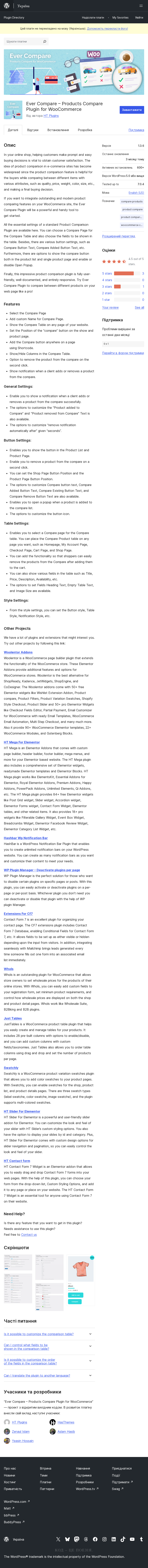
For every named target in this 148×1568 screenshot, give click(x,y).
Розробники (85, 1482)
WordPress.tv (87, 1489)
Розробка (85, 130)
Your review (110, 307)
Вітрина (45, 1468)
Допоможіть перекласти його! (107, 28)
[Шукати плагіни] (45, 41)
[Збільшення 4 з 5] (58, 1288)
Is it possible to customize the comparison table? (39, 1334)
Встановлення (58, 130)
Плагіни (45, 1482)
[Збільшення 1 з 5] (27, 1260)
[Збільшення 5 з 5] (90, 1260)
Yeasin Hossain (23, 1441)
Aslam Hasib (66, 1431)
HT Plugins (51, 116)
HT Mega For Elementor (22, 742)
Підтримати (122, 1482)
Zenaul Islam (20, 1431)
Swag (118, 1489)
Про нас (10, 1468)
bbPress (11, 1515)
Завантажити (132, 109)
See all (139, 307)
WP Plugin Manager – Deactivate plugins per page (42, 870)
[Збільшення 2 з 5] (27, 1279)
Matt (9, 1508)
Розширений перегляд (118, 236)
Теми (43, 1475)
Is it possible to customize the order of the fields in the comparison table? (30, 1361)
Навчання (83, 1468)
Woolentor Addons (18, 652)
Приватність (13, 1489)
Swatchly (11, 1068)
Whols (8, 969)
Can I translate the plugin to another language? (37, 1375)
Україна (18, 1539)
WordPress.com (17, 1502)
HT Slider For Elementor (22, 1111)
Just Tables (13, 1018)
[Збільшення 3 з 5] (58, 1260)
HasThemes (66, 1422)
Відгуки (32, 130)
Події (116, 1475)
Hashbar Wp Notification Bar (26, 838)
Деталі (13, 130)
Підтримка (136, 130)
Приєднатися (122, 1468)
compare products (132, 201)
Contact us (29, 1234)
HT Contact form (17, 1161)
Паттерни (47, 1489)
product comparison (132, 217)
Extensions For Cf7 (18, 914)
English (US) (136, 192)
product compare (133, 209)
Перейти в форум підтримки (123, 353)
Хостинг (10, 1482)
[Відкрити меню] (142, 6)
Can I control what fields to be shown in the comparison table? (26, 1347)
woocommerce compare (132, 225)
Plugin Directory (14, 17)
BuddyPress (14, 1522)
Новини (9, 1475)
